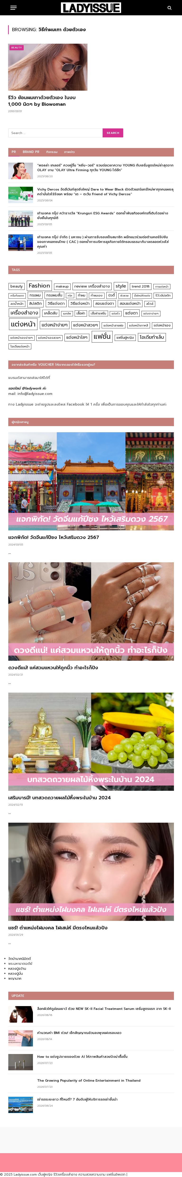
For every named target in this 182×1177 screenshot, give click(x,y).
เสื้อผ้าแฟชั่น (98, 313)
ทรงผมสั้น (54, 295)
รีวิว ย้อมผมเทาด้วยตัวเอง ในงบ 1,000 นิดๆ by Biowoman (42, 100)
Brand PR (31, 152)
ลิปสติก (35, 303)
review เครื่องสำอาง (92, 286)
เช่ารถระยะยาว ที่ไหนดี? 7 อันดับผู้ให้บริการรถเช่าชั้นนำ (77, 1099)
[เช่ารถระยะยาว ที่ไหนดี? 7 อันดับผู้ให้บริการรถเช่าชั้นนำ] (20, 1105)
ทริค (70, 295)
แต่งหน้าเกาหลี (138, 325)
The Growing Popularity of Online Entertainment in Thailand (89, 1080)
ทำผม (81, 295)
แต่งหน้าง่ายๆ (55, 325)
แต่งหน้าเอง (162, 325)
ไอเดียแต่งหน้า (19, 346)
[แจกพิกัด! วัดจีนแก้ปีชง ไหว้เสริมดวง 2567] (91, 481)
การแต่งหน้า (161, 286)
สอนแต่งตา (104, 303)
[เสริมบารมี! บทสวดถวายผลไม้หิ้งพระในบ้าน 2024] (91, 742)
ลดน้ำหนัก (16, 303)
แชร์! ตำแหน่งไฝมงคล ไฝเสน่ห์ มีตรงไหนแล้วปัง (58, 928)
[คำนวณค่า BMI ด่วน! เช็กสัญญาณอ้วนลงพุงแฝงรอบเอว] (20, 1038)
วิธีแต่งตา (56, 303)
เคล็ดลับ (50, 313)
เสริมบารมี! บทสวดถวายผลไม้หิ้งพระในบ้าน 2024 (59, 798)
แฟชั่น (102, 336)
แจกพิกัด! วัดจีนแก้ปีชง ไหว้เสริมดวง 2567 (53, 537)
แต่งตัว (116, 314)
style (121, 286)
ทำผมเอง (97, 295)
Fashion (39, 285)
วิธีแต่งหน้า (80, 303)
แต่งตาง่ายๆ (151, 314)
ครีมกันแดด (17, 296)
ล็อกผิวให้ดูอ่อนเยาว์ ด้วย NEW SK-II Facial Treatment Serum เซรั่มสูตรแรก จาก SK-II (104, 1009)
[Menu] (13, 7)
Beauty (16, 47)
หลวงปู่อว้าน (17, 968)
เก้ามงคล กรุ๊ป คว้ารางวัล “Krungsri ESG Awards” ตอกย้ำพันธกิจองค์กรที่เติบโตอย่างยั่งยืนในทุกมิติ (102, 215)
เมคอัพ (67, 314)
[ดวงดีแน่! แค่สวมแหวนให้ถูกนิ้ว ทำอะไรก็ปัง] (91, 611)
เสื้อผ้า (81, 313)
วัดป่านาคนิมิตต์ (19, 958)
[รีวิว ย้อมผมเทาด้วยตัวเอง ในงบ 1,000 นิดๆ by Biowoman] (47, 67)
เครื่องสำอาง (24, 313)
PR (14, 152)
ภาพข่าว (69, 152)
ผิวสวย (124, 296)
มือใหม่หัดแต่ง (142, 296)
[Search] (169, 7)
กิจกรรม (52, 152)
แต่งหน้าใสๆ (76, 337)
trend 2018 (141, 286)
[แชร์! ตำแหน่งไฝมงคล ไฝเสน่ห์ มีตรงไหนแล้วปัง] (91, 872)
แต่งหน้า (23, 324)
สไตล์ (149, 303)
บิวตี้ (111, 295)
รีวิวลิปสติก (163, 295)
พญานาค (14, 978)
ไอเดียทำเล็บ (152, 337)
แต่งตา (131, 313)
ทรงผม (35, 295)
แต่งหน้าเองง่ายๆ (21, 338)
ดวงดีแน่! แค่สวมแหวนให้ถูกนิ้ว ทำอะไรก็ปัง (53, 668)
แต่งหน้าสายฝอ (113, 325)
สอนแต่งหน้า (130, 303)
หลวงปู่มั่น (15, 973)
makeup (62, 286)
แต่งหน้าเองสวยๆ (49, 338)
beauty (16, 286)
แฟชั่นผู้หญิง (125, 337)
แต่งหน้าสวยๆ (85, 325)
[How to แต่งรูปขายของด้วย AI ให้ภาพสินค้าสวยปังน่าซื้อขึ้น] (20, 1062)
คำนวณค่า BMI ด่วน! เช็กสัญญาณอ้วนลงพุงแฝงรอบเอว (79, 1033)
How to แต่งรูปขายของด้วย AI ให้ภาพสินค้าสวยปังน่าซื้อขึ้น (82, 1056)
